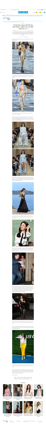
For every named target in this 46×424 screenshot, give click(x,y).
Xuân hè (25, 377)
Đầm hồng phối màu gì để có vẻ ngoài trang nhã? (38, 398)
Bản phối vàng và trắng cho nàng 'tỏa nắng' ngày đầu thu (28, 415)
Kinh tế (9, 15)
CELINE (15, 377)
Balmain (28, 377)
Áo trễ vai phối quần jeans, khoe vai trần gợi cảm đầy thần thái (18, 398)
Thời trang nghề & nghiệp (14, 21)
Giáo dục (19, 15)
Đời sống (11, 15)
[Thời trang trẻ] (7, 19)
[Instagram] (40, 421)
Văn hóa (23, 15)
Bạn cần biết (12, 9)
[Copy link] (22, 36)
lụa (23, 39)
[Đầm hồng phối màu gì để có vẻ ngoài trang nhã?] (38, 390)
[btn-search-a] (3, 12)
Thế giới (7, 15)
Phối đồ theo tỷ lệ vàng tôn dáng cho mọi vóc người (28, 398)
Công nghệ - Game (31, 15)
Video (35, 15)
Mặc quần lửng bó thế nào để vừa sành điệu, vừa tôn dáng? (38, 415)
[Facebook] (42, 9)
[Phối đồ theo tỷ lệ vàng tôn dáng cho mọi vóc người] (28, 390)
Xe (34, 15)
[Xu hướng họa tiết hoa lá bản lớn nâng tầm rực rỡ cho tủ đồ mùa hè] (7, 390)
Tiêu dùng (38, 15)
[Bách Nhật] (12, 30)
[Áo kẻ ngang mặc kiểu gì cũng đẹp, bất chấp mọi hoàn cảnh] (7, 407)
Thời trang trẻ (41, 15)
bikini (13, 118)
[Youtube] (41, 9)
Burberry (15, 378)
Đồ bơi (31, 377)
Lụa (31, 378)
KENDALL (21, 377)
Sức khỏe (14, 15)
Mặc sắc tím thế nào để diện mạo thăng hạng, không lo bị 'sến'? (17, 415)
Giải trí (25, 15)
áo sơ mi (28, 118)
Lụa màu (18, 377)
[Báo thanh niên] (23, 12)
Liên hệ (18, 9)
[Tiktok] (43, 9)
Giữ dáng (9, 21)
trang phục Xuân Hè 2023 (26, 378)
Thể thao (27, 15)
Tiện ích (16, 9)
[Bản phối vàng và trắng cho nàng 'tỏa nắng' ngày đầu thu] (28, 407)
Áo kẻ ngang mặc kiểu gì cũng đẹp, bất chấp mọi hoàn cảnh (7, 415)
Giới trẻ (16, 15)
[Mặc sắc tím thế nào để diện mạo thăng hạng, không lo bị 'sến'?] (17, 407)
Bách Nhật (15, 30)
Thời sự (5, 15)
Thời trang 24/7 (5, 21)
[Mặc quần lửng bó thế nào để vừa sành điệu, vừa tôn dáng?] (38, 407)
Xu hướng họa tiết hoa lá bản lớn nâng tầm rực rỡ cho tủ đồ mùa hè (7, 398)
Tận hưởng (19, 21)
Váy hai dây (19, 378)
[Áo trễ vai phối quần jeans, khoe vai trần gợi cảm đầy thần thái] (17, 390)
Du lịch (21, 15)
